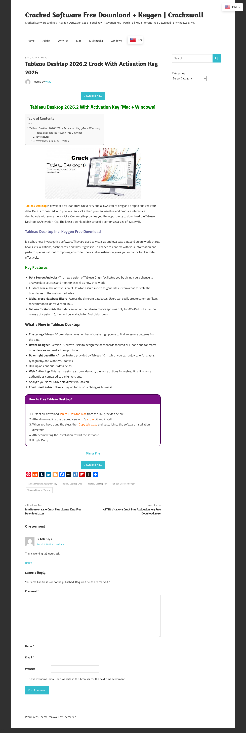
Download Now (93, 96)
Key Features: (42, 137)
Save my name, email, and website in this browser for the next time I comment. (77, 679)
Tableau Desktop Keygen (123, 483)
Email (29, 657)
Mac (78, 41)
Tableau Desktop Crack (72, 483)
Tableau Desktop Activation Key (42, 483)
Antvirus (63, 41)
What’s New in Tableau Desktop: (52, 141)
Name (29, 646)
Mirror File (93, 453)
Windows (116, 41)
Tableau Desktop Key (97, 483)
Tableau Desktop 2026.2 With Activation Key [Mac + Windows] (64, 128)
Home (31, 41)
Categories (178, 73)
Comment (32, 591)
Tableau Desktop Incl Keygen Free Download (59, 133)
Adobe (46, 41)
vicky (48, 81)
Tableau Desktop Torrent (39, 490)
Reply (28, 563)
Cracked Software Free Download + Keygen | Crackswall (114, 14)
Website (30, 669)
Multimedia (96, 41)
